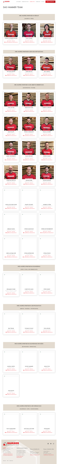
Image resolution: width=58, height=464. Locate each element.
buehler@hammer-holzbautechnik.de (11, 75)
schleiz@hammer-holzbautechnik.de (47, 42)
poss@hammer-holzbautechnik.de (47, 370)
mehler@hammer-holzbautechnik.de (47, 184)
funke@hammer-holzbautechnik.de (11, 294)
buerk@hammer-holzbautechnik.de (29, 184)
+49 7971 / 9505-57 (47, 431)
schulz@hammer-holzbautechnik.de (29, 332)
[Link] (6, 1)
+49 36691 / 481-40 (47, 158)
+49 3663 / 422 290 (11, 207)
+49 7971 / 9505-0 (11, 74)
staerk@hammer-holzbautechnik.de (47, 208)
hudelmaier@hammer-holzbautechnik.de (11, 432)
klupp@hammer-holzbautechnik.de (11, 135)
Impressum (4, 460)
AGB (7, 460)
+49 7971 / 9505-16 (47, 110)
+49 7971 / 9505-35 (11, 393)
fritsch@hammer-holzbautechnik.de (11, 184)
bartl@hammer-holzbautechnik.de (47, 432)
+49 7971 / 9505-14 (29, 74)
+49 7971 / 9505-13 (29, 431)
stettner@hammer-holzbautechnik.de (29, 432)
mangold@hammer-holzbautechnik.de (29, 232)
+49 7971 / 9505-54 (47, 231)
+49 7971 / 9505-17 (11, 134)
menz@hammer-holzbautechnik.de (47, 75)
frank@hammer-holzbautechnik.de (11, 332)
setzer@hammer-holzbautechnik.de (11, 111)
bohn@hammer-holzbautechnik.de (11, 394)
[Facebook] (50, 443)
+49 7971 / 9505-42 (29, 158)
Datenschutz (11, 460)
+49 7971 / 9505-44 (11, 158)
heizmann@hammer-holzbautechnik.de (29, 135)
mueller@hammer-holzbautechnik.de (47, 332)
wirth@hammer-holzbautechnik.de (11, 370)
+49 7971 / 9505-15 (11, 110)
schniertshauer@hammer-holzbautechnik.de (11, 42)
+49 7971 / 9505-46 (29, 110)
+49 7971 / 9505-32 (29, 134)
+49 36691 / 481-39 (47, 74)
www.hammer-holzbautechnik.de (7, 455)
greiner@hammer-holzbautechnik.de (47, 111)
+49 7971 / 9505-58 (47, 207)
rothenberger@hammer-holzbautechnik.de (47, 232)
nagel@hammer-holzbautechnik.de (11, 232)
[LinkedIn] (48, 443)
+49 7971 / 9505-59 (29, 231)
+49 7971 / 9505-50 (47, 134)
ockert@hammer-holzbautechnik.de (47, 135)
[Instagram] (53, 443)
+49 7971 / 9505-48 (11, 231)
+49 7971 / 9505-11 (11, 431)
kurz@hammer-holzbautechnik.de (29, 111)
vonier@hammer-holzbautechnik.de (29, 42)
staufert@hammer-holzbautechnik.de (29, 208)
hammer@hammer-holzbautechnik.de (29, 370)
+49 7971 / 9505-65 (29, 207)
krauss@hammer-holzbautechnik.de (29, 75)
